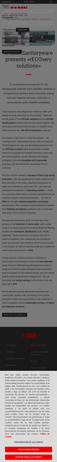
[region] (28, 416)
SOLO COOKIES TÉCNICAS (28, 449)
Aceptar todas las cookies (28, 457)
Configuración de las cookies (28, 442)
